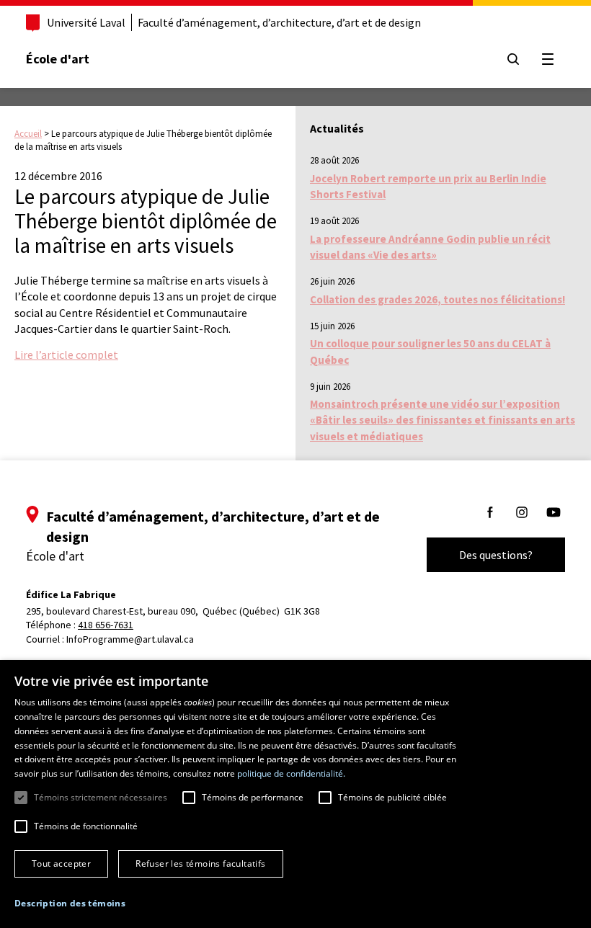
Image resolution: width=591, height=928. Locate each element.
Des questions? (496, 555)
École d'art (57, 58)
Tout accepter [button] (61, 863)
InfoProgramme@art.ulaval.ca (130, 639)
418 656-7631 (105, 624)
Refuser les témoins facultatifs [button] (200, 863)
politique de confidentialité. (291, 773)
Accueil (28, 134)
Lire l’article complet (66, 354)
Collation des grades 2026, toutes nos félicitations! (437, 299)
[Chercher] (513, 59)
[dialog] (295, 794)
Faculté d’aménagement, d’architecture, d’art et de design (279, 22)
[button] (69, 903)
